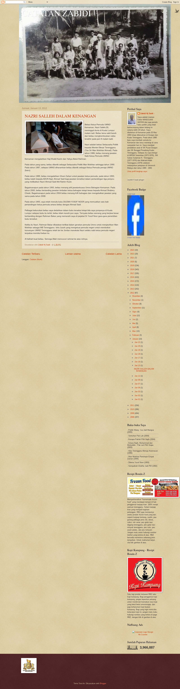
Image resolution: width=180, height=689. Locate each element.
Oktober (135, 304)
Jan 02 (138, 395)
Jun (134, 319)
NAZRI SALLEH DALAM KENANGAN (60, 116)
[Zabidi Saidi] (135, 235)
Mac (134, 331)
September (137, 308)
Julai (134, 315)
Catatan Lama (114, 253)
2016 (132, 277)
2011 (132, 405)
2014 (132, 285)
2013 (132, 289)
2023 (132, 250)
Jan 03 (138, 391)
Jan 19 (138, 350)
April (134, 327)
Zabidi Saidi (131, 194)
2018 (132, 269)
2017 (132, 273)
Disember (136, 296)
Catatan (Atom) (36, 259)
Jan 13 (138, 365)
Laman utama (73, 253)
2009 (132, 413)
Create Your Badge (133, 237)
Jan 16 (138, 362)
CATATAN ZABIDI (56, 13)
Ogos (134, 312)
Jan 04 (138, 388)
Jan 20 (138, 346)
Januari (135, 339)
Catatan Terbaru (31, 253)
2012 (132, 293)
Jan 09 (138, 380)
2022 (132, 254)
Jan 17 (138, 358)
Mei (134, 323)
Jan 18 (138, 354)
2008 (132, 417)
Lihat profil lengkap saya (137, 171)
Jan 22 (138, 342)
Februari (136, 335)
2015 (132, 281)
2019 (132, 265)
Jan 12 (138, 376)
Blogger (103, 683)
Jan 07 (138, 384)
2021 (132, 258)
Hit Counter (142, 634)
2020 (132, 262)
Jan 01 (138, 399)
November (136, 300)
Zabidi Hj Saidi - (147, 113)
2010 (132, 409)
